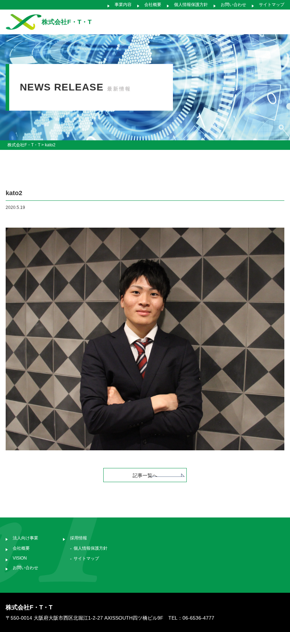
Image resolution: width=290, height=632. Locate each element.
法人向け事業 (25, 538)
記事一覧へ (145, 475)
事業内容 (123, 4)
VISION (20, 558)
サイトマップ (271, 4)
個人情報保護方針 (191, 4)
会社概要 (152, 4)
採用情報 (78, 538)
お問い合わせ (233, 4)
